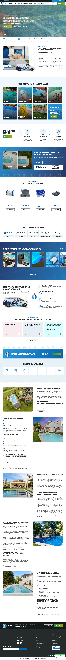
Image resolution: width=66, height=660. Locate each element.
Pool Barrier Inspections (8, 441)
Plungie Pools (25, 3)
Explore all (32, 340)
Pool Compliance (55, 643)
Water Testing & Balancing (56, 636)
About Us (30, 3)
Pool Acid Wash (54, 640)
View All (37, 649)
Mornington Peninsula (7, 560)
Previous (2, 199)
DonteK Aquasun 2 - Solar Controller (40, 204)
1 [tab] (3, 34)
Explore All (32, 274)
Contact (35, 3)
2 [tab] (4, 34)
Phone (5, 637)
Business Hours (20, 634)
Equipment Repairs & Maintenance (57, 637)
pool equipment (56, 497)
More (57, 329)
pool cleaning (51, 586)
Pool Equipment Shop (18, 3)
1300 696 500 (55, 113)
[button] (54, 3)
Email (5, 640)
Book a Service (61, 3)
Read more (41, 411)
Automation (38, 640)
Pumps (37, 634)
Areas (50, 0)
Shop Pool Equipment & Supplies (20, 26)
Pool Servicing (11, 3)
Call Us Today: (59, 0)
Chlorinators (38, 636)
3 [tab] (5, 34)
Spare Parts (38, 646)
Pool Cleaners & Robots (40, 643)
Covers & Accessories (39, 647)
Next (63, 199)
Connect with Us (20, 640)
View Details (38, 162)
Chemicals (38, 637)
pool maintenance (57, 513)
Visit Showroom (6, 0)
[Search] (48, 3)
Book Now (53, 116)
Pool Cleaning (54, 634)
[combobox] (43, 3)
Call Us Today (54, 112)
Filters (37, 644)
